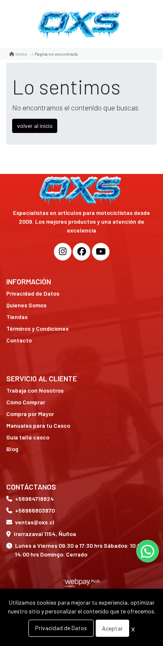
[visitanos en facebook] (81, 251)
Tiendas (17, 316)
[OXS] (80, 24)
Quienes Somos (26, 305)
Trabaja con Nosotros (35, 390)
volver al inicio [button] (35, 125)
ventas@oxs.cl (34, 522)
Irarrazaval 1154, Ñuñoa (45, 533)
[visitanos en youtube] (101, 251)
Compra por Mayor (30, 413)
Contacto (19, 340)
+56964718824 (34, 498)
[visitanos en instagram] (62, 251)
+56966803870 (35, 510)
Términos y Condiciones (37, 328)
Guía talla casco (27, 437)
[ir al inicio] (81, 192)
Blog (12, 448)
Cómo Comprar (25, 402)
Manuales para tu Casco (38, 425)
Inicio (21, 53)
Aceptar (112, 628)
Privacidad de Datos (32, 293)
